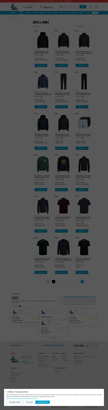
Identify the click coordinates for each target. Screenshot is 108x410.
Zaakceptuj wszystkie (42, 402)
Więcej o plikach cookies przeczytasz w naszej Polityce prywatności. (22, 398)
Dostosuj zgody (29, 402)
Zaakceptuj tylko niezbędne (14, 402)
